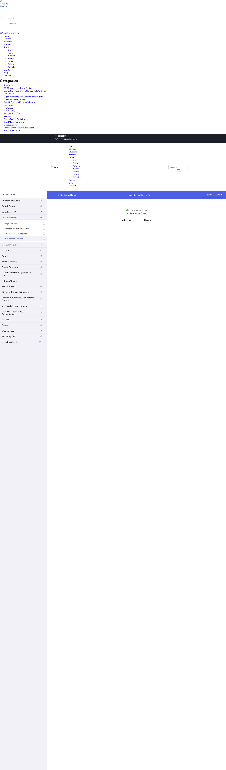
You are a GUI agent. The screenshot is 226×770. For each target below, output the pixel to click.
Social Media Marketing (14, 122)
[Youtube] (168, 138)
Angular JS (8, 85)
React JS (7, 116)
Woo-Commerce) (12, 130)
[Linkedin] (161, 138)
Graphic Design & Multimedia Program (20, 102)
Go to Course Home (66, 195)
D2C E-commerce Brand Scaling (18, 88)
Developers (9, 94)
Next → (147, 220)
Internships (8, 105)
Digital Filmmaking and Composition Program (23, 96)
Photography (9, 108)
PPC (12, 113)
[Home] (54, 167)
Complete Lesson (214, 195)
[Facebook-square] (154, 138)
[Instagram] (148, 138)
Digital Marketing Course (14, 99)
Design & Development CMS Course (25, 91)
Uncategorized (10, 125)
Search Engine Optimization (16, 119)
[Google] (175, 138)
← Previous (127, 220)
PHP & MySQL (10, 110)
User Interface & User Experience (21, 127)
